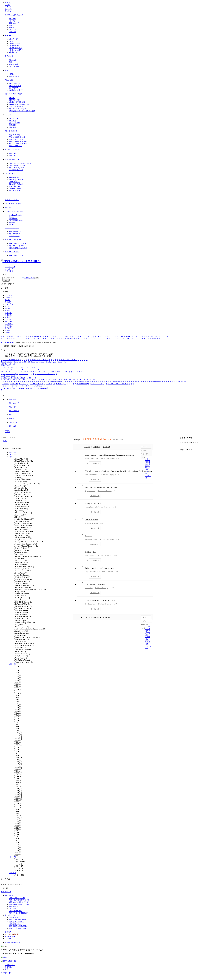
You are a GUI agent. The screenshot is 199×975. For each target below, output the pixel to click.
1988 (18, 689)
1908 (18, 838)
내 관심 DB (13, 52)
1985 (18, 695)
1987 (18, 691)
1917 (18, 830)
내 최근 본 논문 (14, 43)
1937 (18, 795)
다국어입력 (9, 271)
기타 (18, 864)
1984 (18, 697)
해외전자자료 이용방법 (17, 109)
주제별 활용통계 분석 (17, 137)
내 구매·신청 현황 (15, 48)
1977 (18, 712)
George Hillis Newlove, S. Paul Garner (29, 542)
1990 (18, 685)
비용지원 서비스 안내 (17, 165)
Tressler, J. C (20, 500)
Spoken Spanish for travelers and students (99, 568)
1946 (18, 776)
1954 (18, 759)
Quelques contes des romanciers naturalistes (100, 600)
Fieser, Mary (20, 554)
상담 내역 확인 (14, 123)
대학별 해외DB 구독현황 (18, 248)
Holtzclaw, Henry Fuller (24, 645)
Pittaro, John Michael (23, 606)
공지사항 (8, 207)
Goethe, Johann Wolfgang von (26, 546)
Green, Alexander (22, 502)
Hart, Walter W (21, 459)
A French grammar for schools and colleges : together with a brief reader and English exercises (118, 471)
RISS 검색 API (14, 177)
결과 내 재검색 (8, 284)
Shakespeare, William (23, 513)
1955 (18, 757)
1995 (18, 674)
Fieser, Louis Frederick (24, 471)
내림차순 (144, 450)
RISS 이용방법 (14, 83)
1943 (18, 782)
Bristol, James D (21, 618)
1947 (18, 774)
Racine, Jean (20, 558)
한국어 (19, 868)
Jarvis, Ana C (20, 600)
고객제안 (12, 125)
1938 (18, 793)
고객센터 (8, 9)
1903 (18, 849)
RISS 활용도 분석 (11, 131)
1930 (18, 809)
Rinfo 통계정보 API (16, 184)
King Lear (88, 536)
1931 (18, 807)
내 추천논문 (13, 39)
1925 (18, 820)
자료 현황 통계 (14, 135)
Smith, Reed (20, 652)
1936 (18, 797)
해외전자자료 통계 (12, 252)
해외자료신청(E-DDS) (13, 159)
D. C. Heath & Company (108, 458)
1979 (18, 708)
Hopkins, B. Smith (22, 577)
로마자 (7, 330)
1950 (18, 768)
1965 (18, 737)
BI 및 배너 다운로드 (16, 90)
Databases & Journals (12, 228)
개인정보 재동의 (11, 936)
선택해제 (4, 441)
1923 (18, 824)
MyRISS (8, 7)
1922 (18, 826)
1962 (18, 743)
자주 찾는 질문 (14, 118)
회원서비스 (9, 56)
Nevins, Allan (21, 488)
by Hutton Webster (22, 529)
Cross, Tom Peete (22, 575)
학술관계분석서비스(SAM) (19, 904)
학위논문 (12, 19)
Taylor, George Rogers (24, 662)
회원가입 (8, 3)
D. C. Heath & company (103, 507)
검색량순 (12, 452)
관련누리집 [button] (9, 895)
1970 (18, 726)
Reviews (12, 222)
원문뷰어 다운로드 (12, 200)
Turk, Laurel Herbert (23, 650)
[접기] (180, 446)
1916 (18, 832)
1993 (18, 679)
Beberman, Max (21, 610)
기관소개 (8, 938)
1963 (18, 741)
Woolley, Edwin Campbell (25, 475)
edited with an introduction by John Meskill (30, 629)
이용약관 (8, 932)
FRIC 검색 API (14, 186)
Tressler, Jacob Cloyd (23, 496)
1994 (18, 677)
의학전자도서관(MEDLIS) (18, 913)
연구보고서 (13, 29)
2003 (18, 666)
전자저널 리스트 (15, 231)
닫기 (2, 390)
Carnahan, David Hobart (24, 567)
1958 (18, 751)
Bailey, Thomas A (22, 507)
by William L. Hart (22, 536)
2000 (18, 670)
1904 (18, 847)
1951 (18, 766)
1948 (18, 772)
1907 (18, 840)
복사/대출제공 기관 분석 (18, 141)
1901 (18, 853)
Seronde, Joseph (21, 583)
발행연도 (12, 664)
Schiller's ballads (90, 552)
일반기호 (8, 328)
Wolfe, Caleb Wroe (22, 660)
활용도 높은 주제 (15, 146)
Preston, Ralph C (22, 621)
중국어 (7, 300)
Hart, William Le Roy (24, 461)
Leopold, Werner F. (22, 494)
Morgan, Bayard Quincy (24, 585)
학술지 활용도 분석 (16, 139)
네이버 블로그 (10, 965)
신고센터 (12, 127)
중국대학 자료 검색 (16, 170)
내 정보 (12, 74)
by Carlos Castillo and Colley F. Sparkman (30, 589)
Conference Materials (16, 220)
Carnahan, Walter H (23, 616)
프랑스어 (8, 306)
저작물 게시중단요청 (12, 942)
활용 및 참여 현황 (15, 190)
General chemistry (91, 520)
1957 (18, 753)
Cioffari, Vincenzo (22, 598)
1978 (18, 710)
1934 (18, 801)
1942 (18, 784)
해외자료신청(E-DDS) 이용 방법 (21, 163)
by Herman (20, 511)
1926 (18, 818)
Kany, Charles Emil (22, 527)
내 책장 (12, 41)
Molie (18, 517)
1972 (18, 722)
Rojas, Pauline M (22, 614)
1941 (18, 786)
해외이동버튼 (6, 973)
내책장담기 (96, 447)
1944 (18, 780)
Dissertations (13, 219)
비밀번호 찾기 (14, 66)
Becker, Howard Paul (23, 523)
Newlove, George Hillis (24, 531)
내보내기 (87, 447)
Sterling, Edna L (21, 490)
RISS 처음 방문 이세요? (13, 94)
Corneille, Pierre (21, 552)
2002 (18, 668)
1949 (18, 770)
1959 (18, 749)
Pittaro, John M (21, 504)
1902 (18, 851)
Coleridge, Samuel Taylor (24, 643)
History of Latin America (94, 503)
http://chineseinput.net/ (8, 342)
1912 (18, 836)
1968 (18, 730)
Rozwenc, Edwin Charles (24, 571)
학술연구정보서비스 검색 (14, 15)
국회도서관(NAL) (15, 924)
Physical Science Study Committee (27, 637)
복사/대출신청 (95, 463)
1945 (18, 778)
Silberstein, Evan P (22, 627)
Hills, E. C (20, 540)
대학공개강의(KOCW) (17, 898)
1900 (18, 855)
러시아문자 (9, 324)
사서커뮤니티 (14, 906)
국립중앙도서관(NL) (16, 922)
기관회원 (12, 909)
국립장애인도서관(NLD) (18, 919)
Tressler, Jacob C (22, 521)
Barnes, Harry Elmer (23, 480)
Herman (19, 477)
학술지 (11, 25)
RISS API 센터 (10, 174)
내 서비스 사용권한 (16, 50)
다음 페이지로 (138, 627)
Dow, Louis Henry (90, 604)
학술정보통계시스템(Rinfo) (19, 900)
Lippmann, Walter (22, 639)
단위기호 (8, 326)
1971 (18, 724)
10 (82, 599)
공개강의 (12, 32)
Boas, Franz (20, 647)
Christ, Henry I (21, 467)
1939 (18, 791)
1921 (18, 828)
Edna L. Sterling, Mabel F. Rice (26, 623)
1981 (18, 704)
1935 (18, 799)
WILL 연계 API (14, 182)
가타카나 (8, 297)
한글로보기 (106, 447)
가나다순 (12, 454)
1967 (18, 733)
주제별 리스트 (14, 236)
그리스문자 (9, 304)
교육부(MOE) (14, 917)
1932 (18, 805)
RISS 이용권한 (14, 100)
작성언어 (12, 857)
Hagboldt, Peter (22, 465)
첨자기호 (8, 319)
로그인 (7, 5)
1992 (18, 681)
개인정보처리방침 (11, 934)
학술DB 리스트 (14, 234)
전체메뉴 (8, 11)
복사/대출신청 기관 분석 (18, 143)
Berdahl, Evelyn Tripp (23, 579)
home (7, 430)
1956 (18, 755)
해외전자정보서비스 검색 (14, 211)
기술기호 (8, 317)
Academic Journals (15, 215)
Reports (11, 224)
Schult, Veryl (20, 486)
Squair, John (20, 498)
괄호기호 (8, 313)
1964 (18, 739)
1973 (18, 720)
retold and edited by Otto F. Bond (27, 484)
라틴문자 (8, 321)
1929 (18, 811)
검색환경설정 (14, 76)
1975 (18, 716)
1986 (18, 693)
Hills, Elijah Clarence (23, 602)
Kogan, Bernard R (90, 491)
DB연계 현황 (14, 88)
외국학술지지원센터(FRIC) (19, 902)
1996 (18, 672)
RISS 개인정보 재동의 (13, 203)
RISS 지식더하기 (15, 86)
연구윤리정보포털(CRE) (18, 926)
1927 (18, 815)
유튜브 (7, 969)
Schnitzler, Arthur (22, 633)
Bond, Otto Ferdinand (23, 473)
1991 (18, 683)
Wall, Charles (20, 625)
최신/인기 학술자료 (12, 149)
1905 (18, 844)
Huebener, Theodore (23, 492)
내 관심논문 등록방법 (17, 102)
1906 (18, 842)
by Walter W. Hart (22, 604)
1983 (18, 699)
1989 (18, 687)
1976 (18, 714)
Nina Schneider (21, 509)
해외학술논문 (14, 23)
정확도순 (144, 446)
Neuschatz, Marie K (23, 612)
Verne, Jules (20, 641)
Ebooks (11, 217)
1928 (18, 813)
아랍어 (7, 332)
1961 (18, 745)
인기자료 (12, 155)
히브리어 (8, 311)
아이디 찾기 (13, 64)
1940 (18, 788)
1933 (18, 803)
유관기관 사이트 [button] (11, 915)
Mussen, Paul (89, 588)
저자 (10, 457)
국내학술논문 (14, 21)
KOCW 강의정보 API (16, 180)
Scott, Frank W (21, 562)
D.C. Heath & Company (107, 474)
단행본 (11, 27)
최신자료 (12, 153)
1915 (18, 834)
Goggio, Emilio (21, 591)
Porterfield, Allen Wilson (24, 608)
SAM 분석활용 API (16, 188)
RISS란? (12, 98)
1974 (18, 718)
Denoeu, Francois (22, 594)
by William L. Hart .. (23, 587)
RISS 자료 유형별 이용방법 (19, 104)
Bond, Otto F (20, 596)
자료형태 (12, 873)
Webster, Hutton (21, 482)
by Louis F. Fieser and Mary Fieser (28, 556)
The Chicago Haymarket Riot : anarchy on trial (101, 487)
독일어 (7, 308)
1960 (18, 747)
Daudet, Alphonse (22, 548)
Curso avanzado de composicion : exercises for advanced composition (109, 455)
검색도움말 (9, 269)
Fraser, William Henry (23, 538)
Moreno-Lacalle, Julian (91, 458)
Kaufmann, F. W (22, 569)
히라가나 (8, 295)
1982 (18, 701)
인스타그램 (9, 967)
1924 (18, 822)
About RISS (9, 80)
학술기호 (8, 315)
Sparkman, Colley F (23, 469)
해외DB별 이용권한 (16, 246)
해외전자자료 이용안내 (13, 240)
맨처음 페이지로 (83, 627)
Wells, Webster (21, 658)
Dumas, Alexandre (22, 654)
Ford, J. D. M (21, 560)
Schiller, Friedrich (22, 550)
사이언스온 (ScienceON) (17, 928)
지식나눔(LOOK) (15, 911)
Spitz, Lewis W (21, 631)
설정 (6, 70)
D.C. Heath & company (105, 555)
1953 (18, 762)
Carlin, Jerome (21, 565)
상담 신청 (12, 121)
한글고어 (8, 302)
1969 (18, 728)
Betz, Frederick (21, 656)
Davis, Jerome (21, 573)
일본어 (19, 870)
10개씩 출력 (144, 624)
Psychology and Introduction (95, 584)
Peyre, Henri (20, 515)
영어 (19, 859)
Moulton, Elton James (23, 533)
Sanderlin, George (22, 581)
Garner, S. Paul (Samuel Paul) (26, 544)
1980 (18, 706)
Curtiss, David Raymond (24, 519)
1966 (18, 735)
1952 (18, 764)
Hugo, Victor (20, 635)
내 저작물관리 (14, 46)
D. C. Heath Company (91, 523)
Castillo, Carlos (21, 463)
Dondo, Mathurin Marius (24, 525)
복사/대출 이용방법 (16, 106)
